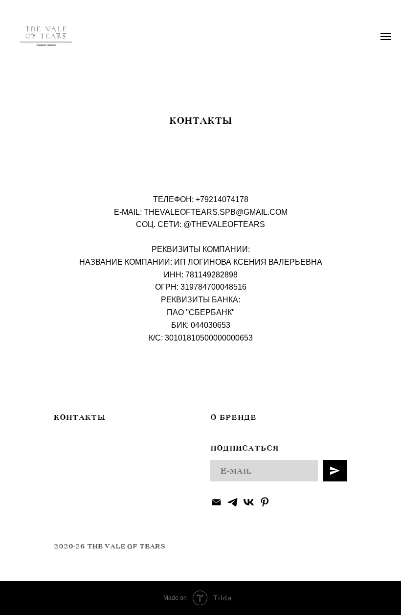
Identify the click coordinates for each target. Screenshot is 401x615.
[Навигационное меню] (385, 36)
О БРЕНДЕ (233, 417)
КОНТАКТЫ (79, 417)
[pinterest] (265, 502)
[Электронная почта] (216, 502)
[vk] (249, 502)
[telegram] (232, 502)
